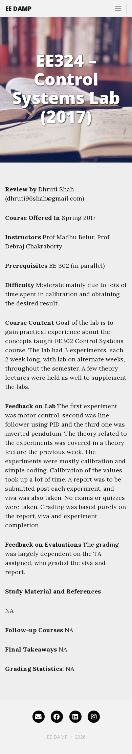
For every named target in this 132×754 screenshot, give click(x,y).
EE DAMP (18, 8)
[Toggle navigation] (118, 8)
